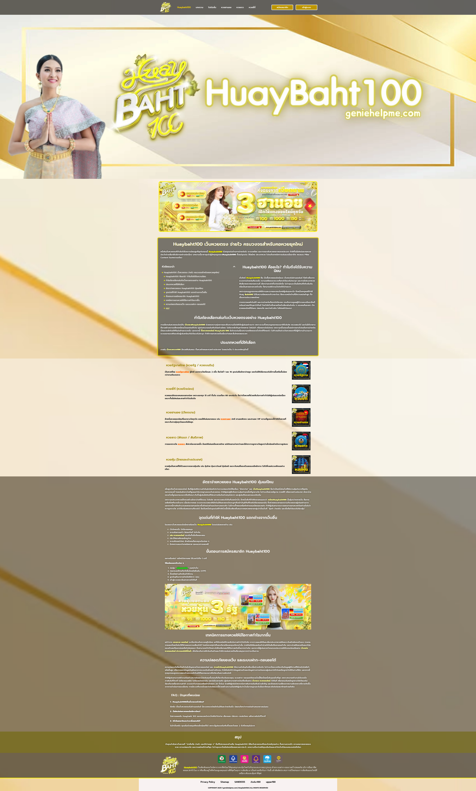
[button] (234, 266)
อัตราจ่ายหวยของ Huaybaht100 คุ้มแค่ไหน (184, 288)
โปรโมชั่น (212, 7)
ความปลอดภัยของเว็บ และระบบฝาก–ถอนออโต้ (185, 304)
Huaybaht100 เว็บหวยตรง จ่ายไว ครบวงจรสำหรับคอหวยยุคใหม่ (191, 272)
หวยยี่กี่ (252, 7)
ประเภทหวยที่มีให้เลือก (175, 284)
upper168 (270, 782)
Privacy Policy (208, 782)
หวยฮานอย (226, 7)
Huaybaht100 (184, 7)
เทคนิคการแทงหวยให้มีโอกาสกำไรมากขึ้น (183, 300)
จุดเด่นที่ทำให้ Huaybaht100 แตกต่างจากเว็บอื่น (186, 292)
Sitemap (225, 782)
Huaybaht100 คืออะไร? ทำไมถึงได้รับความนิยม (186, 276)
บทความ (199, 7)
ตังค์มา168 (255, 782)
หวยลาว (240, 7)
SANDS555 (240, 782)
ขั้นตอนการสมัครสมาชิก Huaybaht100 (182, 296)
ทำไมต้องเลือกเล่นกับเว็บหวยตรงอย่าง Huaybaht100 (189, 280)
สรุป (167, 308)
